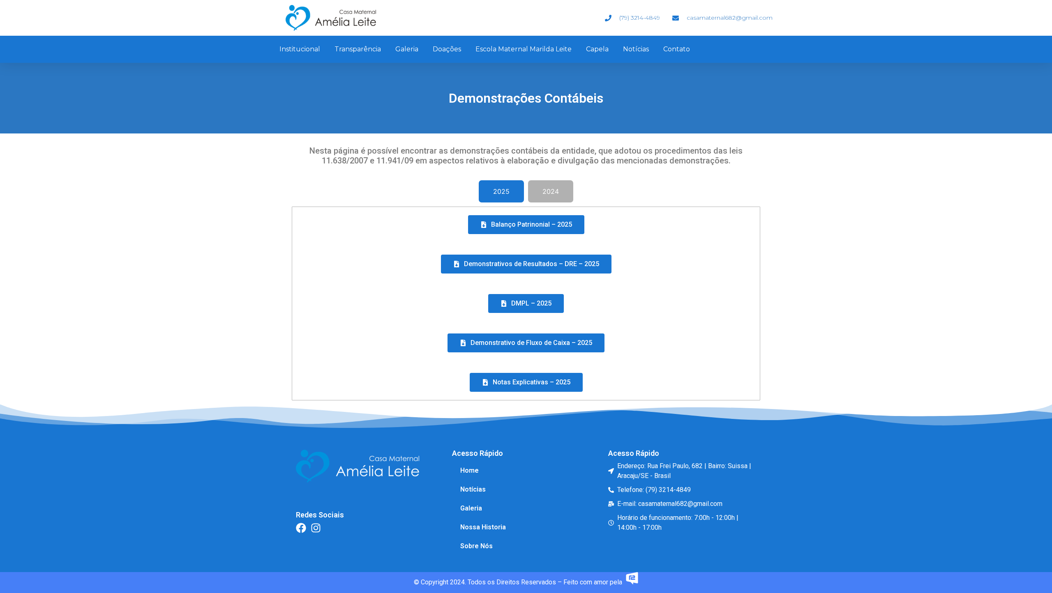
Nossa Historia (483, 527)
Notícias (636, 49)
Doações (447, 49)
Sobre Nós (476, 546)
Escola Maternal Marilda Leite (523, 49)
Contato (676, 49)
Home (469, 470)
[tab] (501, 191)
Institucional (299, 49)
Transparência (358, 49)
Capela (597, 49)
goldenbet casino (635, 546)
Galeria (406, 49)
